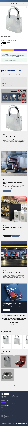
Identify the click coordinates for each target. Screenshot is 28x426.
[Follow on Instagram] (5, 405)
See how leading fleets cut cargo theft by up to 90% (14, 304)
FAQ (12, 415)
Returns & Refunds (3, 414)
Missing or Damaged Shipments (5, 416)
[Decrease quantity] (2, 47)
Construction (13, 403)
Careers (13, 414)
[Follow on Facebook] (1, 405)
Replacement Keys (3, 417)
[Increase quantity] (5, 47)
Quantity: (2, 45)
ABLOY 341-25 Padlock (15, 346)
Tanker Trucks (14, 398)
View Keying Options (7, 235)
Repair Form (2, 418)
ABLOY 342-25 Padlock (4, 346)
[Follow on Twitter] (3, 405)
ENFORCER (2, 35)
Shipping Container (14, 402)
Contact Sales (17, 56)
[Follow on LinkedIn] (1, 407)
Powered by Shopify (9, 423)
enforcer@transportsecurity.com (5, 400)
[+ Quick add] (10, 343)
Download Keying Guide (15, 235)
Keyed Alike (8, 43)
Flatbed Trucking (14, 397)
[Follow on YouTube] (7, 405)
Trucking (13, 395)
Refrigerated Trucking (15, 396)
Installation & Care (3, 415)
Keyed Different (4, 43)
